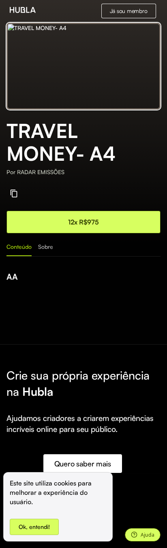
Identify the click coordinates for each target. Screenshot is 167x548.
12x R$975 (83, 222)
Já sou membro (129, 10)
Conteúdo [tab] (19, 246)
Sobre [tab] (45, 246)
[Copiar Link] (13, 193)
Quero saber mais (82, 463)
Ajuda (147, 534)
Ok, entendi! (34, 526)
